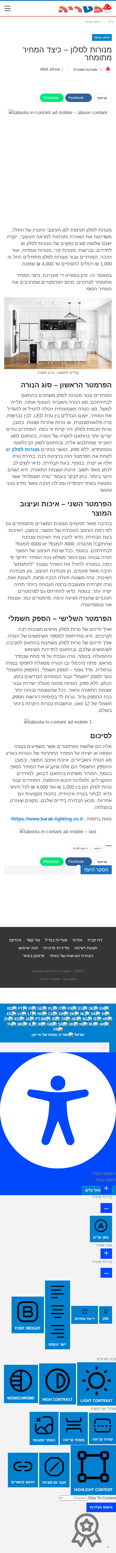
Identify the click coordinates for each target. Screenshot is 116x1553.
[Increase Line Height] (106, 1253)
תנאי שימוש (28, 948)
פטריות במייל (56, 940)
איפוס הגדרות (101, 1507)
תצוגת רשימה (85, 948)
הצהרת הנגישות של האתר (71, 955)
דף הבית (95, 940)
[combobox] (58, 1023)
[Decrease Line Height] (106, 1272)
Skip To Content (102, 1498)
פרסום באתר (33, 955)
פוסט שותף (102, 37)
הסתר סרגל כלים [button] (99, 1190)
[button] (112, 1047)
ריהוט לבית (80, 848)
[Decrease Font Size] (106, 1208)
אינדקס (15, 940)
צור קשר (33, 940)
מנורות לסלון (25, 449)
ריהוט (98, 848)
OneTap (88, 1179)
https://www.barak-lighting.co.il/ (47, 819)
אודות (77, 940)
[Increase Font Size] (106, 1189)
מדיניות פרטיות (56, 948)
